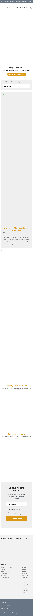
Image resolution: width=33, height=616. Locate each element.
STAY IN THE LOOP (16, 518)
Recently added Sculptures (16, 386)
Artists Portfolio (5, 571)
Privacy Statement (6, 605)
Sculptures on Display (16, 434)
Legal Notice (4, 602)
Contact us (4, 579)
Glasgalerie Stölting (11, 613)
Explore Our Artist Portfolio (16, 74)
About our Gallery (5, 577)
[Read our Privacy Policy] (26, 512)
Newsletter (4, 608)
